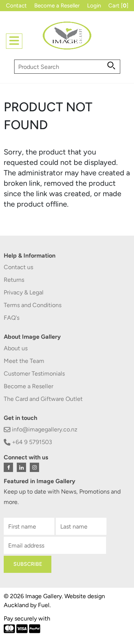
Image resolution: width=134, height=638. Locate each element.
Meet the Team (24, 360)
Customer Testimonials (34, 373)
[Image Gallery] (67, 38)
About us (16, 348)
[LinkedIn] (21, 467)
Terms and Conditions (32, 305)
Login (94, 5)
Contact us (18, 267)
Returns (14, 279)
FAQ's (11, 317)
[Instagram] (34, 467)
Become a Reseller (57, 5)
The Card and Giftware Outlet (43, 398)
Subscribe (27, 564)
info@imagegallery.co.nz (43, 429)
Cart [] (118, 5)
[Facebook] (8, 467)
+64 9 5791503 (31, 442)
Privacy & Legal (24, 292)
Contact (16, 5)
